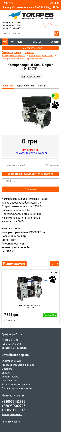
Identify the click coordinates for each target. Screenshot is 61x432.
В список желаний (15, 165)
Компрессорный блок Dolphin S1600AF (30, 306)
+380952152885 (13, 402)
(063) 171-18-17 (11, 28)
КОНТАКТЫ (17, 41)
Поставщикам (9, 380)
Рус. (5, 2)
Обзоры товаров (10, 376)
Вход (56, 2)
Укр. (11, 2)
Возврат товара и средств (16, 384)
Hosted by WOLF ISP (11, 422)
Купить (52, 314)
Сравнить (54, 165)
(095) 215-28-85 (11, 22)
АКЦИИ (55, 41)
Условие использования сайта (18, 365)
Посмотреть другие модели (30, 153)
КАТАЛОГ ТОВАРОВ (5, 41)
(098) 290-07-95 (11, 25)
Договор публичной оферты (17, 388)
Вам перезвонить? (12, 414)
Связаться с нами (11, 361)
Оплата (6, 372)
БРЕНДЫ (37, 41)
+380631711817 (13, 410)
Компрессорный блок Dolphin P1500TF (22, 58)
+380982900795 (13, 406)
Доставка (7, 368)
